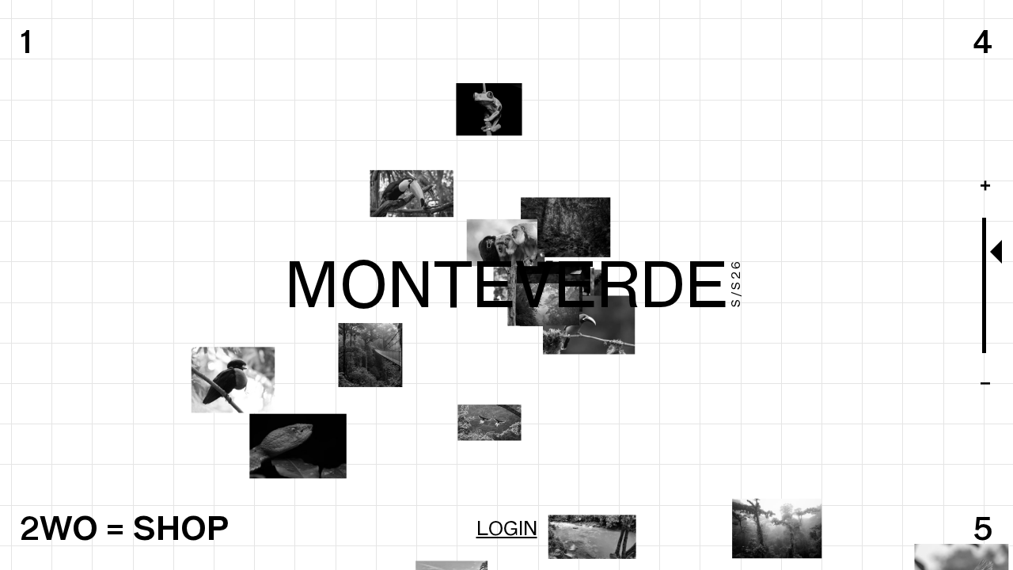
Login (506, 528)
